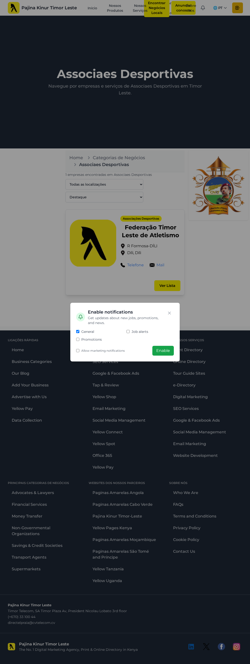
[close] (169, 313)
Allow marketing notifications (103, 350)
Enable (163, 350)
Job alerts (140, 331)
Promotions (91, 339)
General (87, 331)
